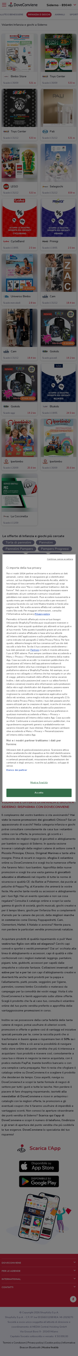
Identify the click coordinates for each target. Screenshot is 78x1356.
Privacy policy (42, 614)
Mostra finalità (39, 782)
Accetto (39, 792)
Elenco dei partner (16, 770)
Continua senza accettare (60, 559)
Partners (34, 650)
